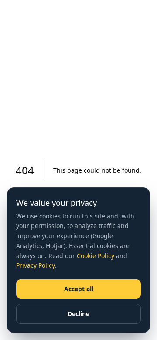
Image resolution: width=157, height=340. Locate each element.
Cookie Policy (95, 256)
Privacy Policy (35, 265)
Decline (78, 313)
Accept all (78, 289)
